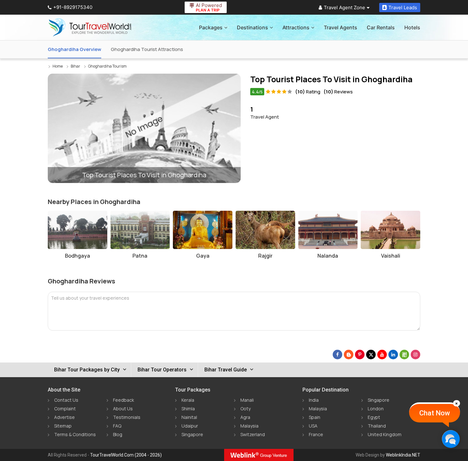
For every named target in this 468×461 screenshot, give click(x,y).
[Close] (456, 403)
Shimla (188, 409)
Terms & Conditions (75, 434)
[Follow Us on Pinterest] (360, 354)
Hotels (412, 27)
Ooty (245, 409)
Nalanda (327, 255)
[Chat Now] (450, 438)
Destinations (252, 27)
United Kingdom (384, 434)
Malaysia (249, 426)
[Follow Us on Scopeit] (404, 354)
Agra (245, 417)
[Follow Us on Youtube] (382, 354)
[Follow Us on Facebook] (337, 354)
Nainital (189, 417)
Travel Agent (264, 112)
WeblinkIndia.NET (403, 454)
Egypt (374, 417)
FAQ (117, 426)
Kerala (187, 400)
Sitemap (63, 426)
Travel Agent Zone (344, 7)
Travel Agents (340, 27)
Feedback (123, 400)
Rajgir (265, 255)
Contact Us (66, 400)
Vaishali (390, 255)
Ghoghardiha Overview (74, 49)
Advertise (64, 417)
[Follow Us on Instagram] (415, 354)
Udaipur (189, 426)
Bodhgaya (77, 255)
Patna (139, 255)
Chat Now (434, 413)
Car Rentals (381, 27)
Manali (247, 400)
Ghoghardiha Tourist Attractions (147, 49)
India (314, 400)
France (316, 434)
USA (313, 426)
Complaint (65, 409)
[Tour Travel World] (90, 27)
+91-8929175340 (72, 7)
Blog (117, 434)
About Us (123, 409)
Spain (314, 417)
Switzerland (252, 434)
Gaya (202, 255)
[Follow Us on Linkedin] (393, 354)
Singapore (192, 434)
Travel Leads (402, 7)
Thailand (377, 426)
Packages (211, 27)
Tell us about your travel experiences (90, 298)
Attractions (295, 27)
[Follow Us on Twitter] (371, 354)
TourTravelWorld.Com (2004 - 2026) (126, 454)
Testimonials (126, 417)
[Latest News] (348, 354)
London (376, 409)
